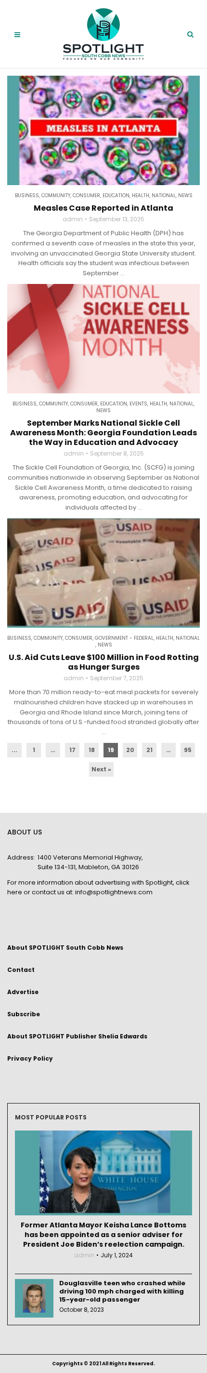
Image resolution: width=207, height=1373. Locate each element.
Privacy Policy (30, 1058)
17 (72, 750)
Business (27, 195)
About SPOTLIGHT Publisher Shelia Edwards (77, 1036)
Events (138, 404)
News (185, 195)
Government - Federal (124, 638)
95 (188, 750)
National (164, 195)
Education (116, 195)
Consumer (86, 195)
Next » (101, 769)
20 (130, 750)
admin (73, 219)
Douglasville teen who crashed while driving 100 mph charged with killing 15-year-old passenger (122, 1291)
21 (149, 750)
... (14, 750)
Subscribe (23, 1014)
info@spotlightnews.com (114, 892)
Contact (21, 970)
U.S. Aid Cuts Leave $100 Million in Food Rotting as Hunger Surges (104, 662)
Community (55, 195)
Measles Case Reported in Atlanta (103, 208)
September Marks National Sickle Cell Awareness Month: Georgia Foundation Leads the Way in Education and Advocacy (103, 432)
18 (92, 750)
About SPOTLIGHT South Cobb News (65, 947)
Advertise (23, 992)
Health (140, 195)
